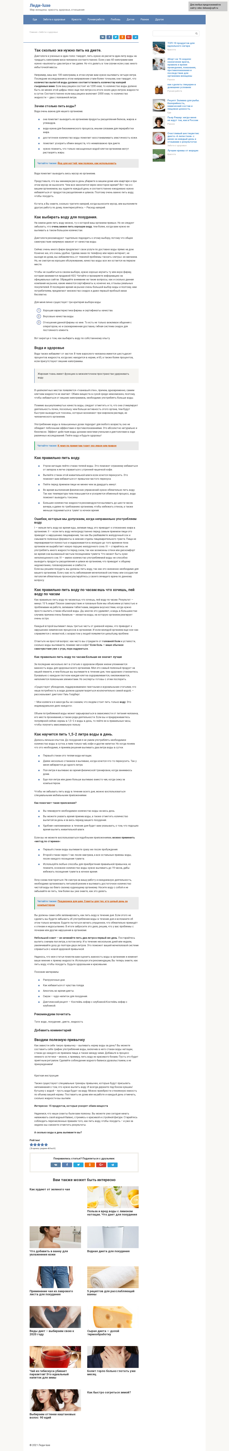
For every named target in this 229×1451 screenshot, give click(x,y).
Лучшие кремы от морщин (182, 150)
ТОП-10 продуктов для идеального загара (181, 44)
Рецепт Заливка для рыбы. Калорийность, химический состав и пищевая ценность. (183, 104)
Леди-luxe (40, 5)
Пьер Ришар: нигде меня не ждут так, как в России (182, 119)
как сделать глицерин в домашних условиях (181, 86)
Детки (130, 19)
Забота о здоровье (54, 19)
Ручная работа (96, 19)
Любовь (115, 19)
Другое (159, 19)
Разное (145, 19)
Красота (76, 19)
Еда (35, 19)
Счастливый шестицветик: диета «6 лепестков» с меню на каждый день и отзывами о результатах (183, 137)
